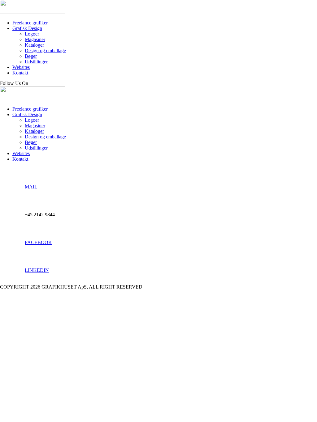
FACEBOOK (38, 242)
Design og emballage (45, 50)
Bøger (31, 56)
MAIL (31, 186)
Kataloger (34, 45)
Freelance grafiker (30, 22)
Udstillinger (36, 61)
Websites (21, 67)
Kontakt (20, 72)
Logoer (32, 33)
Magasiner (35, 39)
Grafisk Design (27, 28)
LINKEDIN (37, 270)
